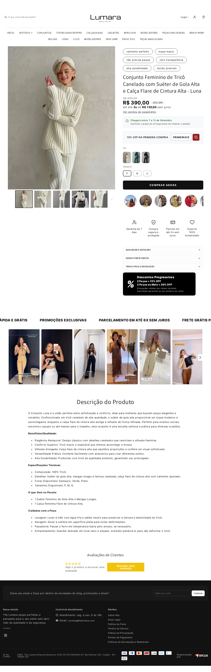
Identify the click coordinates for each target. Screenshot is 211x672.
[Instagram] (5, 635)
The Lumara (6, 656)
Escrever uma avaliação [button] (126, 567)
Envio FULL (128, 39)
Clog (76, 39)
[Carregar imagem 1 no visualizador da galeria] (24, 199)
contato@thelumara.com (81, 620)
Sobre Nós (113, 615)
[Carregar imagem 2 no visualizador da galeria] (42, 199)
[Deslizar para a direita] (111, 199)
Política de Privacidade (120, 633)
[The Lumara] (105, 17)
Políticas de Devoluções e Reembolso (128, 642)
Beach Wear (197, 32)
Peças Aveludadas (173, 32)
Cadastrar (198, 593)
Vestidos (24, 32)
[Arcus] (201, 656)
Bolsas (52, 39)
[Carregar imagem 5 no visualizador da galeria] (99, 199)
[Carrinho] (203, 17)
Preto (146, 153)
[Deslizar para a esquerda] (11, 199)
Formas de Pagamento (120, 637)
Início (10, 32)
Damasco (127, 153)
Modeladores (149, 32)
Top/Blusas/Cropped (69, 32)
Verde (136, 153)
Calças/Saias (95, 32)
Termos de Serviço (118, 628)
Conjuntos (44, 32)
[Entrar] (195, 17)
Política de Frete (117, 624)
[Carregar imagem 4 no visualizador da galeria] (80, 199)
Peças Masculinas (151, 39)
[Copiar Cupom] (196, 137)
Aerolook (130, 32)
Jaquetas (113, 32)
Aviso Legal (114, 619)
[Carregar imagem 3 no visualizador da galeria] (61, 199)
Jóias (65, 39)
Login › (185, 17)
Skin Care (112, 39)
